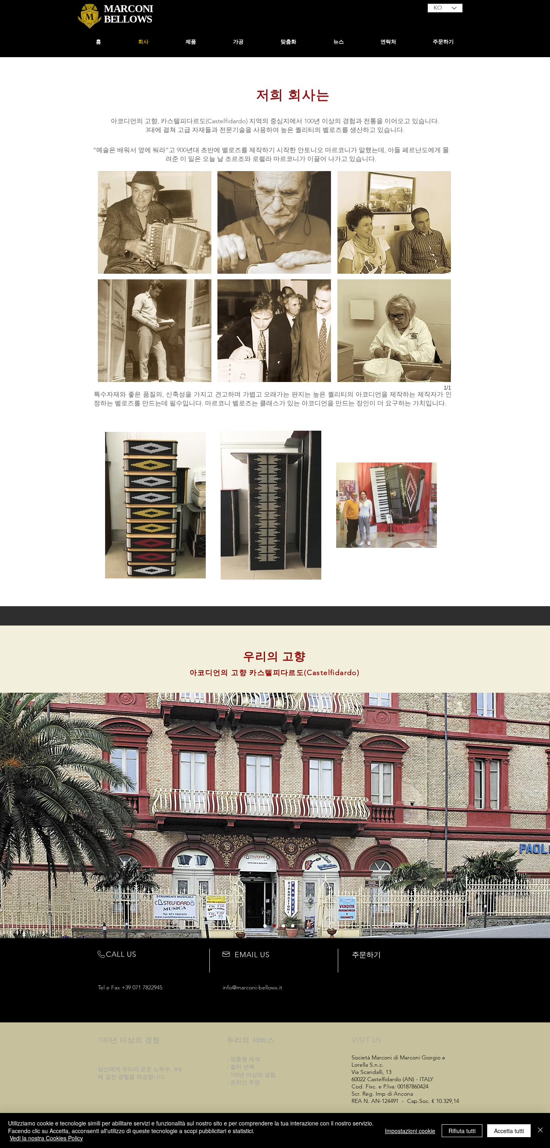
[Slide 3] (283, 925)
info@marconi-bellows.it (252, 987)
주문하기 (366, 954)
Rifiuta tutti (462, 1131)
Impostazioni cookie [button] (410, 1131)
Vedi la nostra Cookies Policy (46, 1138)
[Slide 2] (274, 925)
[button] (238, 42)
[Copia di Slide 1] (292, 925)
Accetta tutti (509, 1131)
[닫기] (540, 1130)
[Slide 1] (265, 925)
